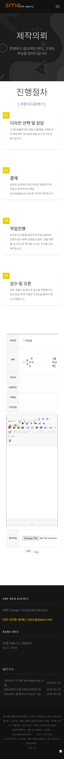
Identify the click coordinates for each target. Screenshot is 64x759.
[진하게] (23, 423)
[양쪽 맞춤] (22, 427)
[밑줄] (27, 423)
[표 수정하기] (14, 432)
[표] (10, 432)
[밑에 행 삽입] (33, 432)
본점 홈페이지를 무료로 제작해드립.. (23, 689)
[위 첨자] (40, 423)
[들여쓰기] (41, 427)
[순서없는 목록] (32, 427)
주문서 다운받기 (32, 104)
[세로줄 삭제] (52, 432)
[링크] (50, 427)
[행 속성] (24, 432)
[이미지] (10, 440)
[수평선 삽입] (45, 427)
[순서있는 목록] (28, 427)
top (30, 748)
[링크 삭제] (55, 427)
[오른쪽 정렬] (18, 427)
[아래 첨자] (44, 423)
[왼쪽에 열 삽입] (43, 432)
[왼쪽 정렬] (10, 427)
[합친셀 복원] (13, 436)
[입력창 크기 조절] (32, 524)
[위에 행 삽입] (29, 432)
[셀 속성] (19, 432)
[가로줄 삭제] (38, 432)
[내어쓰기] (36, 427)
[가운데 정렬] (14, 427)
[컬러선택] (54, 362)
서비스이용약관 (44, 734)
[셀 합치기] (8, 436)
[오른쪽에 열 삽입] (47, 432)
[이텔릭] (31, 423)
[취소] (43, 419)
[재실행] (47, 419)
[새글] (39, 419)
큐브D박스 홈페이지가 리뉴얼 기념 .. (23, 694)
